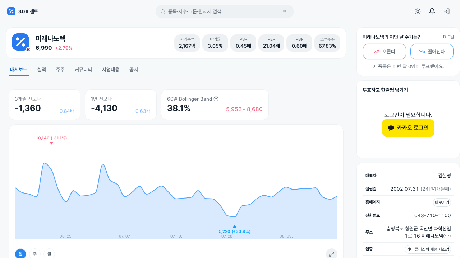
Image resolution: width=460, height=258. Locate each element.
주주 (60, 69)
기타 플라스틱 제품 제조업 (427, 249)
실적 (41, 69)
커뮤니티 (83, 69)
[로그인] (446, 11)
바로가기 (442, 202)
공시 (133, 69)
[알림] (432, 11)
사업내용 (110, 69)
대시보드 (18, 69)
